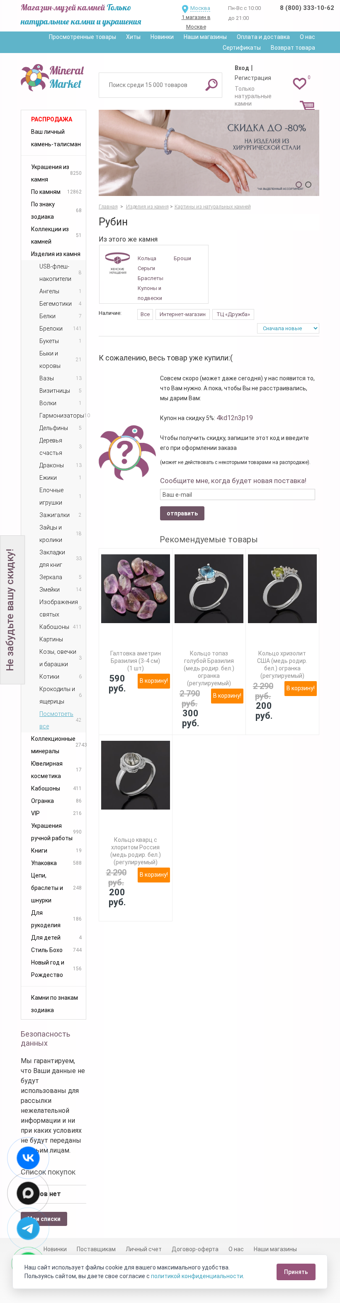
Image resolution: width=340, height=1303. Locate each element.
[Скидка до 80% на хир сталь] (209, 153)
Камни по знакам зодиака (54, 1003)
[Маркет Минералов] (53, 76)
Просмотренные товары (82, 37)
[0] (299, 83)
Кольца (147, 258)
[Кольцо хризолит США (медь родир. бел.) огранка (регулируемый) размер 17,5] (282, 588)
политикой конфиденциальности (197, 1276)
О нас (307, 37)
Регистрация (253, 78)
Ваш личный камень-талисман (56, 137)
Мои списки (44, 1219)
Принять (296, 1272)
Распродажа (51, 119)
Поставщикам (96, 1249)
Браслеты (150, 278)
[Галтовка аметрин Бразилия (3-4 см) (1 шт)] (135, 588)
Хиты (133, 37)
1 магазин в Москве (196, 22)
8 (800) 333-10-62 (307, 8)
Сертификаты (242, 47)
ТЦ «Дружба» (233, 314)
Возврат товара (293, 47)
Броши (182, 258)
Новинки (162, 37)
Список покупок (48, 1172)
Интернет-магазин (183, 314)
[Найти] (211, 84)
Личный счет (144, 1249)
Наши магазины (205, 37)
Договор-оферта (195, 1249)
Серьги (146, 268)
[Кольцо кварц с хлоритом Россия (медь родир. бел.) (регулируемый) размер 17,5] (135, 775)
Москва (200, 8)
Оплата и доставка (263, 37)
